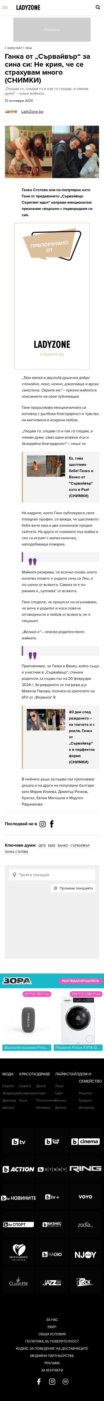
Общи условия (52, 1334)
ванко (63, 846)
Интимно (43, 1108)
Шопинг (8, 1108)
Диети (41, 1086)
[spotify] (65, 1382)
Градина (85, 1100)
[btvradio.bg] (52, 1252)
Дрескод (9, 1100)
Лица (28, 48)
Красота (27, 1074)
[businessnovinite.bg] (52, 1224)
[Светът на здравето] (18, 1252)
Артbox (60, 1108)
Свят (59, 1093)
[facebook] (39, 1382)
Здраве (43, 1074)
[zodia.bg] (85, 1224)
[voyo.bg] (85, 1197)
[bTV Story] (52, 1169)
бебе (51, 846)
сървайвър (80, 846)
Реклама (52, 1363)
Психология (45, 1100)
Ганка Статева (16, 852)
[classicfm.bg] (18, 1280)
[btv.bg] (18, 1141)
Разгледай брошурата (80, 981)
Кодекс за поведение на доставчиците (52, 1349)
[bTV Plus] (52, 1197)
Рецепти (85, 1093)
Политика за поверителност (52, 1341)
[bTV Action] (18, 1169)
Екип (52, 1327)
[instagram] (52, 1382)
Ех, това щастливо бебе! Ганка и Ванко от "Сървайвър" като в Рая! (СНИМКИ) (81, 477)
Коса (23, 1100)
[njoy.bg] (85, 1252)
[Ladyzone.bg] (28, 8)
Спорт (41, 1093)
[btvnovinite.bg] (18, 1197)
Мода (8, 1074)
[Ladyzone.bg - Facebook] (52, 834)
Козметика (27, 1093)
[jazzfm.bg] (52, 1280)
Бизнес (60, 1100)
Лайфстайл (14, 48)
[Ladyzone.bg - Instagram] (43, 824)
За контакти (52, 1370)
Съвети (8, 1086)
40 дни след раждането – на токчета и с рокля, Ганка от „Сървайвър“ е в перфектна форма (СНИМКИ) (82, 737)
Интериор (86, 1108)
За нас (52, 1320)
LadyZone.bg (32, 111)
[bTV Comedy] (52, 1141)
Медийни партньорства (52, 1356)
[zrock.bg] (85, 1280)
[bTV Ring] (85, 1169)
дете (42, 846)
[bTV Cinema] (85, 1141)
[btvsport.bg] (18, 1224)
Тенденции (10, 1093)
